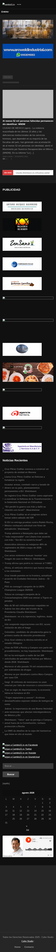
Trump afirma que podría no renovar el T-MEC (28, 563)
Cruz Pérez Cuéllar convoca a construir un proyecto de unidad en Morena (27, 471)
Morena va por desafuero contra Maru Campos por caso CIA (29, 676)
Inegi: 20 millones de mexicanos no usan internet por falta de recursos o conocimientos (29, 684)
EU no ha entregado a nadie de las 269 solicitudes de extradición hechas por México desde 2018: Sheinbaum (28, 658)
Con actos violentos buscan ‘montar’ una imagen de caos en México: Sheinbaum (26, 557)
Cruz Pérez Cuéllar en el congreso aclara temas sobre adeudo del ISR (26, 516)
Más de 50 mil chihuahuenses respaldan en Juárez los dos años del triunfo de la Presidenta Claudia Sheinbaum (27, 608)
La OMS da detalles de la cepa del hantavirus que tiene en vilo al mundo (28, 732)
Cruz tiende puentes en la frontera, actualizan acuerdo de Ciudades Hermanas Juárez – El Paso (28, 578)
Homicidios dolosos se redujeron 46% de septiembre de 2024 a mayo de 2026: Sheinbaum (26, 547)
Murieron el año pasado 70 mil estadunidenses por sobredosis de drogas (29, 668)
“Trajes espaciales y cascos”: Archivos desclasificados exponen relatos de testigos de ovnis (29, 701)
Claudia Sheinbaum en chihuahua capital (32, 173)
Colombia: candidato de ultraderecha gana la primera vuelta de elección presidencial (28, 634)
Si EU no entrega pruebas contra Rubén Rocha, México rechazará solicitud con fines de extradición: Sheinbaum (29, 525)
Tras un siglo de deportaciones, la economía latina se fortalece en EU (27, 691)
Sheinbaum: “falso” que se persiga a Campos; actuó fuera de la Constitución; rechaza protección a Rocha (28, 723)
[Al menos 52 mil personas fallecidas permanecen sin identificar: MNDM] (28, 104)
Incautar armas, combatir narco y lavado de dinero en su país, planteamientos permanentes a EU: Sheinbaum (27, 487)
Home (17, 947)
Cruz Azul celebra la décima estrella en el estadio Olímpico (26, 641)
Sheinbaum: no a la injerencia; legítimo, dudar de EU (28, 618)
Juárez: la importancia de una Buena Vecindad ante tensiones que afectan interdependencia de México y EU (28, 712)
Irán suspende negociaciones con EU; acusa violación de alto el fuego (27, 626)
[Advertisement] (28, 897)
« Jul (27, 826)
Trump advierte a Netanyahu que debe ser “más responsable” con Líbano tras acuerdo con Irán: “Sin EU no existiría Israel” (27, 536)
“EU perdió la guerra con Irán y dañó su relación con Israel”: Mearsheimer (25, 508)
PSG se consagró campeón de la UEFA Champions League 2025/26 (24, 588)
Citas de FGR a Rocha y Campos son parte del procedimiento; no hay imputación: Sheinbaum (29, 649)
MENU (6, 12)
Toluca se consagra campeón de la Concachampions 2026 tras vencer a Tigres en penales (28, 597)
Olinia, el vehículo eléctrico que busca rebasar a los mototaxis (28, 569)
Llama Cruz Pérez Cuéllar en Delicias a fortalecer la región (25, 478)
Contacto (29, 947)
